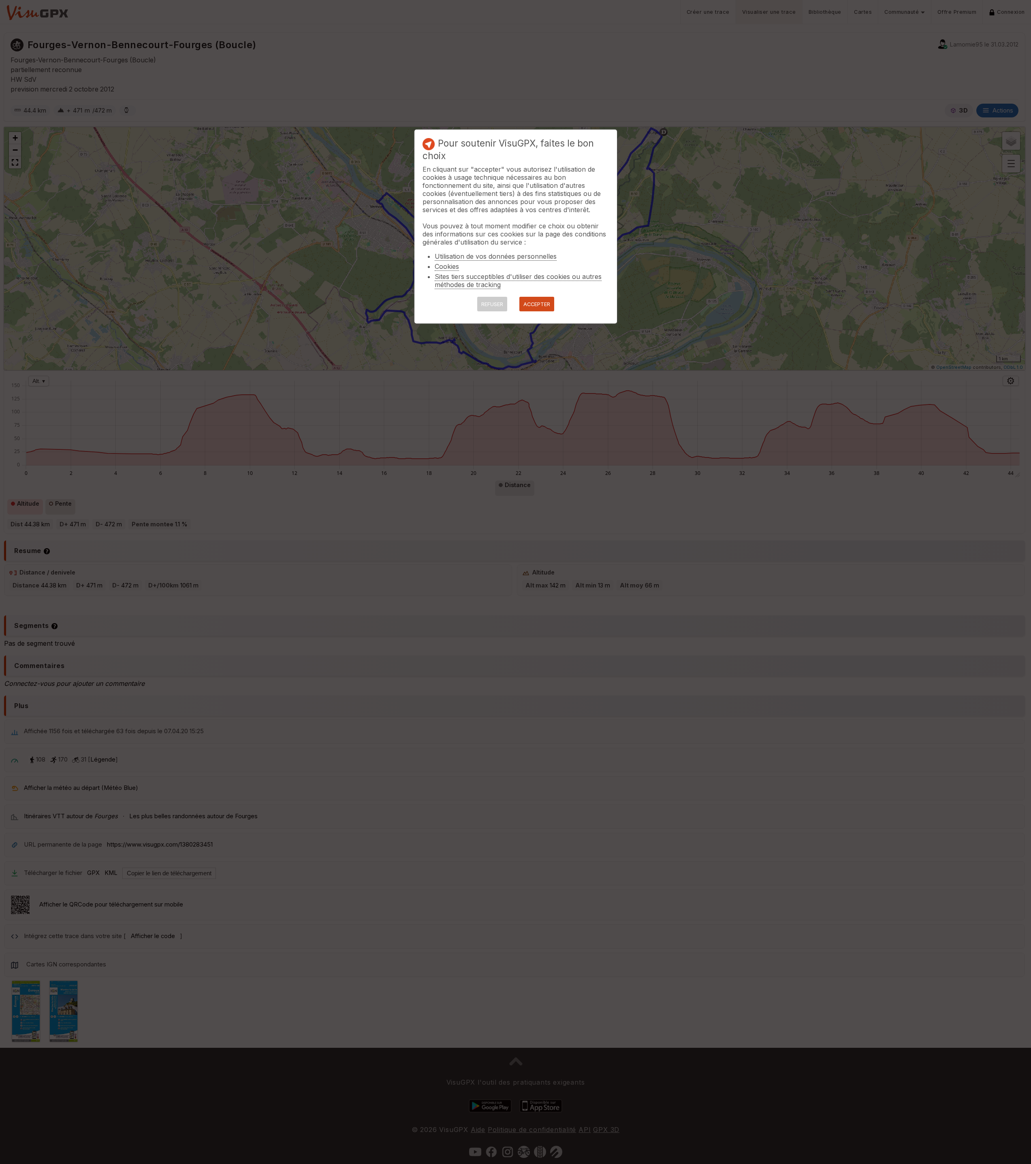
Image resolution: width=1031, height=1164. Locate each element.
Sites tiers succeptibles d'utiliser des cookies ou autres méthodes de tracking (518, 280)
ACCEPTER (536, 304)
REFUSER (492, 304)
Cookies (447, 266)
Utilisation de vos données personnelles (496, 256)
